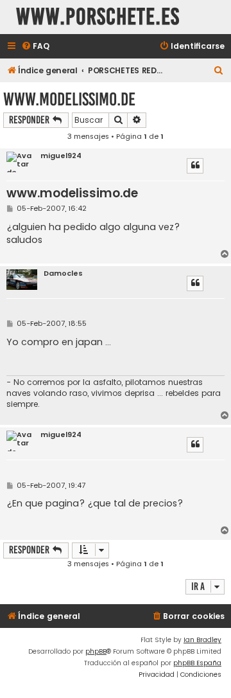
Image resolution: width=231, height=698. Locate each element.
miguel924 (60, 156)
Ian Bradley (202, 640)
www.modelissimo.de (69, 99)
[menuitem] (35, 46)
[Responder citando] (195, 166)
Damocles (63, 273)
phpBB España (197, 663)
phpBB (96, 651)
